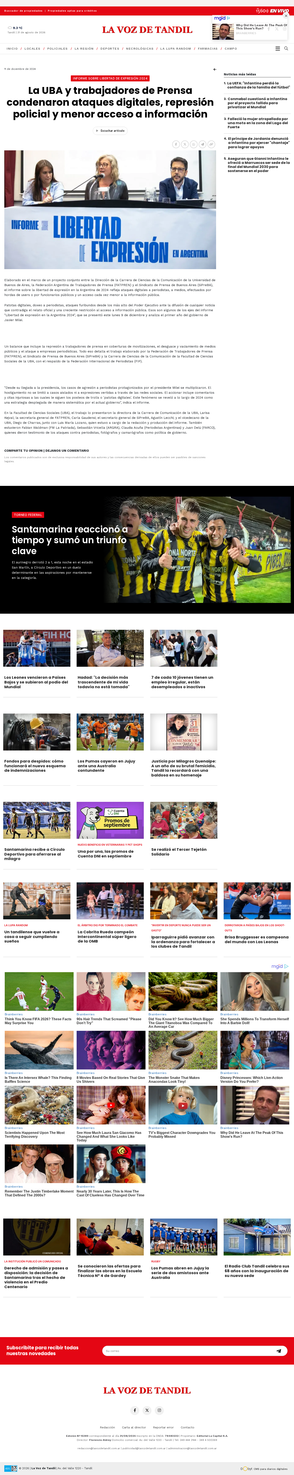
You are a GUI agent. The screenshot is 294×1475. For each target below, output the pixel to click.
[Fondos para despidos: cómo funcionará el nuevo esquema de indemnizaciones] (36, 732)
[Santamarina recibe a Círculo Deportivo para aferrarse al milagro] (36, 820)
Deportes (110, 48)
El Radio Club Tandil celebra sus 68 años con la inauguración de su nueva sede (257, 1270)
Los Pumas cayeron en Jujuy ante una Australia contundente (106, 765)
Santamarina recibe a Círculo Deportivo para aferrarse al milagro (34, 854)
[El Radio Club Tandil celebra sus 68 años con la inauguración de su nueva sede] (257, 1237)
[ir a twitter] (147, 1410)
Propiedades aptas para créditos (72, 10)
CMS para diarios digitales (271, 1468)
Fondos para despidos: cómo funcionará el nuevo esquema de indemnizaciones (35, 765)
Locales (32, 48)
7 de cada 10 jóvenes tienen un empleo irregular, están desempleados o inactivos (182, 682)
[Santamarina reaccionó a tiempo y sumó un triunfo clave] (196, 550)
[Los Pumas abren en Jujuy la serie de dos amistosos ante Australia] (183, 1237)
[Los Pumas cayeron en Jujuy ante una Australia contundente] (110, 732)
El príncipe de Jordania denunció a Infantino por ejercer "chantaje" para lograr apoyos (259, 142)
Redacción (107, 1427)
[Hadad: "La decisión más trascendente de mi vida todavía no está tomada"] (110, 648)
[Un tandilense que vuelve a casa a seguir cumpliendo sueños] (36, 900)
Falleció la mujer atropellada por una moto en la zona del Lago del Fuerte (258, 123)
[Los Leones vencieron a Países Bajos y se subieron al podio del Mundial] (36, 648)
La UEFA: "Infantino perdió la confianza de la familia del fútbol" (258, 85)
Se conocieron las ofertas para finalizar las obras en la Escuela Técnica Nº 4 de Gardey (110, 1270)
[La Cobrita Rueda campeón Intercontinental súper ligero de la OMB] (110, 900)
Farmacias (208, 48)
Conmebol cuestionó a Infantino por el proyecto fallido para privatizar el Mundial (257, 103)
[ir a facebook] (134, 1410)
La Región (84, 48)
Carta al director (134, 1427)
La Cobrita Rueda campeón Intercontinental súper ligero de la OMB (107, 936)
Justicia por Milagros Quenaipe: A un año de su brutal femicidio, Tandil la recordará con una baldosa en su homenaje (183, 768)
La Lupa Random (175, 48)
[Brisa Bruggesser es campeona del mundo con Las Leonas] (257, 900)
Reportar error (163, 1427)
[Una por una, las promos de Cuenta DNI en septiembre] (110, 820)
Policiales (57, 48)
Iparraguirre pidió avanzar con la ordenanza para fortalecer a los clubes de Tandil (183, 941)
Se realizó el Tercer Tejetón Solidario (179, 852)
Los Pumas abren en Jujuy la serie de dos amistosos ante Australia (180, 1272)
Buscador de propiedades (23, 10)
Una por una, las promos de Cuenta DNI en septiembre (106, 854)
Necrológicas (139, 48)
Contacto (187, 1427)
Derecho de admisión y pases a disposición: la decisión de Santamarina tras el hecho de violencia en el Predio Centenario (36, 1277)
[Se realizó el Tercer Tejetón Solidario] (183, 820)
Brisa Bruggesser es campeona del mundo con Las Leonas (257, 939)
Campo (231, 48)
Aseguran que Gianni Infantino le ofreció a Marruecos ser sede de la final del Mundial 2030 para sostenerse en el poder (259, 165)
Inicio (12, 48)
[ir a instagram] (159, 1410)
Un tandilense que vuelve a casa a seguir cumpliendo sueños (31, 936)
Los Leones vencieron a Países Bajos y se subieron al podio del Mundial (36, 682)
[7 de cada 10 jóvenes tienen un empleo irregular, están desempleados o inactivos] (183, 648)
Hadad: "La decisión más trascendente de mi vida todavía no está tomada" (104, 682)
